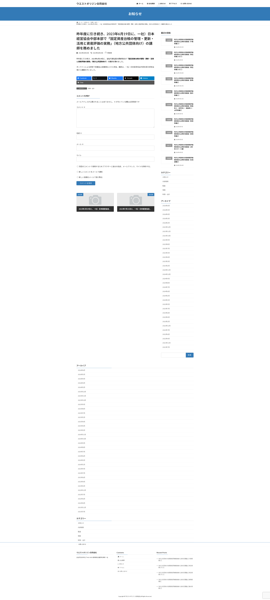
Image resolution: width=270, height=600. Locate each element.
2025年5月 (166, 253)
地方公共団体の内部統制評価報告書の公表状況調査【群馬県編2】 (183, 80)
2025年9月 (166, 240)
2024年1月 (166, 300)
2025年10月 (167, 236)
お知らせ (165, 177)
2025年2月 (166, 266)
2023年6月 (166, 313)
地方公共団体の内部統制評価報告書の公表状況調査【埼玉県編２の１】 (183, 67)
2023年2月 (166, 321)
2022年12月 (167, 326)
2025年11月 (167, 231)
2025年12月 (167, 227)
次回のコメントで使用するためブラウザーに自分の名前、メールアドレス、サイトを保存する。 (115, 166)
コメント (80, 107)
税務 (164, 190)
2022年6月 (166, 334)
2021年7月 (166, 347)
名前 (79, 133)
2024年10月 (167, 274)
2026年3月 (166, 218)
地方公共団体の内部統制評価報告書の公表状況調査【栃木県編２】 (183, 93)
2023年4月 (166, 317)
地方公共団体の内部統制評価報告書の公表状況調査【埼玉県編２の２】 (183, 54)
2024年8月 (166, 283)
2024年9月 (166, 279)
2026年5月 (166, 210)
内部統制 (165, 181)
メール (80, 144)
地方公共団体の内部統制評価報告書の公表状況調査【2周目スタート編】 (183, 147)
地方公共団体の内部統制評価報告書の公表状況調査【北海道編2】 (183, 160)
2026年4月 (166, 214)
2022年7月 (166, 330)
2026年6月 (166, 206)
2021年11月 (167, 343)
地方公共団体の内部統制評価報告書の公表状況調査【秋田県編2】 (183, 121)
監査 (164, 186)
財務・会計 (91, 88)
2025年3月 (166, 261)
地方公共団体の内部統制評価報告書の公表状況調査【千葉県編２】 (183, 41)
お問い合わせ (82, 544)
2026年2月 (166, 223)
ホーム (122, 556)
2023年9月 (166, 304)
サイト (79, 155)
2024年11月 (167, 270)
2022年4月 (166, 339)
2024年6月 (166, 291)
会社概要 (122, 560)
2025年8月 (166, 244)
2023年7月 (166, 309)
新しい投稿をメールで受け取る (91, 177)
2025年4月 (166, 257)
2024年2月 (166, 296)
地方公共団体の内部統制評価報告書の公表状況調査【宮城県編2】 (183, 134)
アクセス (121, 567)
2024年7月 (166, 287)
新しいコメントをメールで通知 (91, 172)
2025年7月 (166, 249)
